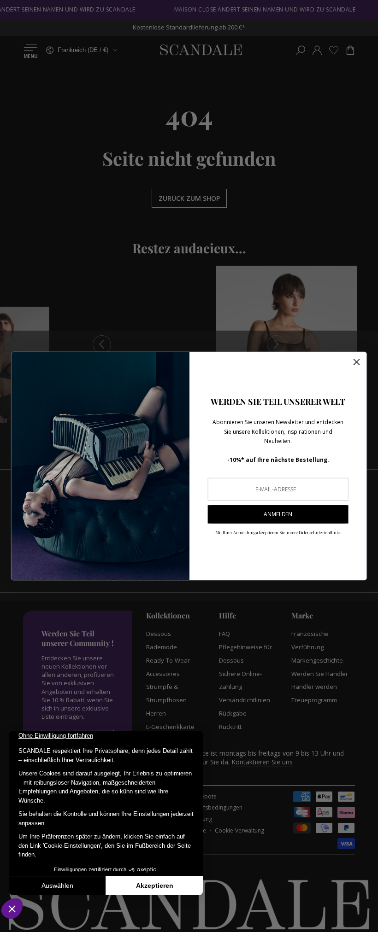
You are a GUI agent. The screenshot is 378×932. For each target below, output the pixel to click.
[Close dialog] (357, 362)
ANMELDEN (278, 514)
